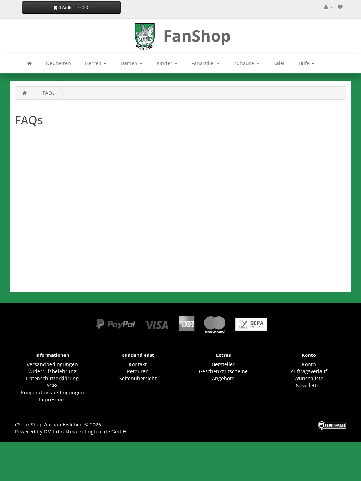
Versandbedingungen (52, 364)
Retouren (138, 371)
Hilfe (305, 63)
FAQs (49, 92)
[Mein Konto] (328, 7)
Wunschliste (308, 378)
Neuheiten (58, 63)
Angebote (223, 378)
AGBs (52, 385)
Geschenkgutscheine (223, 371)
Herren (94, 63)
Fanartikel (203, 63)
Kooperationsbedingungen (52, 392)
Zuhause (245, 63)
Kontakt (138, 364)
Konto (309, 364)
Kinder (165, 63)
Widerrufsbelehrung (52, 371)
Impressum (52, 399)
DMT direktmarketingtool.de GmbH (85, 431)
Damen (130, 63)
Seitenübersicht (138, 378)
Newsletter (309, 385)
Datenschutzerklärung (52, 378)
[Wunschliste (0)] (340, 7)
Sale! (278, 63)
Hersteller (223, 364)
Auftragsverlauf (308, 371)
